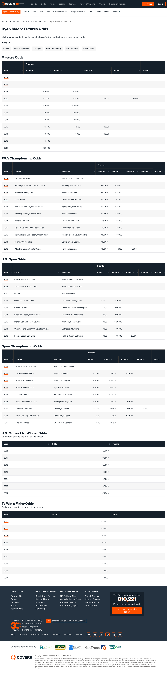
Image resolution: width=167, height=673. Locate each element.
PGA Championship (21, 48)
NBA (34, 11)
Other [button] (115, 11)
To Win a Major (88, 48)
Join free (148, 4)
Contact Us (16, 596)
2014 (6, 120)
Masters (6, 48)
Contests (91, 591)
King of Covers (92, 599)
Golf (90, 11)
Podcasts (40, 602)
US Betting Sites (68, 596)
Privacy (23, 634)
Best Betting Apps (69, 605)
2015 (6, 113)
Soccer (107, 11)
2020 (6, 77)
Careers (14, 599)
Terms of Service (39, 634)
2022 (6, 451)
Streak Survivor (92, 596)
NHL (48, 11)
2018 (6, 91)
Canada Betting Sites (70, 599)
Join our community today (127, 610)
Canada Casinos (68, 602)
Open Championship (53, 48)
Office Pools (91, 605)
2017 (6, 98)
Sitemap (68, 634)
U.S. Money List (72, 48)
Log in (160, 4)
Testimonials (17, 608)
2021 (6, 528)
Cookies (56, 634)
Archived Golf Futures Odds (34, 21)
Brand (13, 605)
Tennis (98, 11)
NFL (25, 11)
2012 (6, 235)
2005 (6, 148)
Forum (79, 634)
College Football (60, 11)
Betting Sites (69, 591)
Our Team (15, 602)
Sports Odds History (10, 21)
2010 (6, 141)
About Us (17, 591)
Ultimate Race (92, 602)
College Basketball (78, 11)
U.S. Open (37, 48)
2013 (6, 127)
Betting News (42, 599)
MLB (41, 11)
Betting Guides (45, 591)
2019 (6, 84)
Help (13, 634)
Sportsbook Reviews (45, 596)
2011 (6, 134)
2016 (6, 105)
